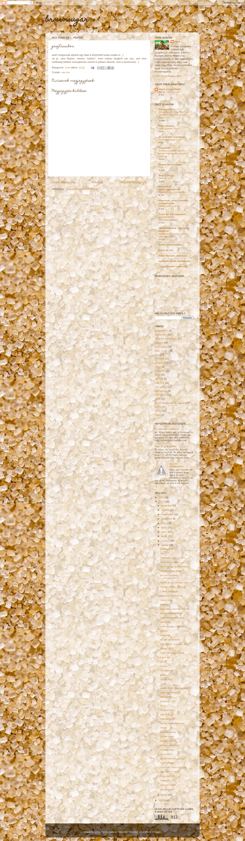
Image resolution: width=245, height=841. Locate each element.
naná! (163, 684)
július (164, 523)
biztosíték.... (166, 635)
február (165, 545)
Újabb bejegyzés (64, 182)
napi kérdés (161, 387)
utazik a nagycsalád (169, 89)
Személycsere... (166, 178)
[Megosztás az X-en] (105, 68)
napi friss (159, 383)
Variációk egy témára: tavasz (175, 582)
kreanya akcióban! (169, 745)
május (164, 532)
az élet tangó (167, 736)
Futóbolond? (166, 549)
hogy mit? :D (167, 776)
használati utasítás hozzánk (175, 609)
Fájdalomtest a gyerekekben (172, 192)
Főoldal (97, 182)
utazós (158, 407)
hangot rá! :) (166, 648)
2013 (161, 502)
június (164, 527)
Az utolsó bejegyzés (168, 139)
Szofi (157, 399)
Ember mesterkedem (170, 245)
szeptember (167, 514)
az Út (163, 662)
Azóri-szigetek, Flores (169, 128)
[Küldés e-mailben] (99, 68)
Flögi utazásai (166, 126)
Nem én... (165, 604)
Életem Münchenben (170, 164)
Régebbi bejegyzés (133, 182)
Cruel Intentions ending (172, 653)
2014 (161, 497)
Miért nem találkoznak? (172, 558)
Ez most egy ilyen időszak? (174, 566)
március (165, 541)
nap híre (65, 72)
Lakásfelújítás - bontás (169, 206)
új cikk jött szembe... (171, 639)
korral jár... (165, 657)
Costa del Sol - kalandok (172, 214)
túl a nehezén (167, 763)
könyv (158, 367)
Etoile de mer (166, 250)
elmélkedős (161, 334)
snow (177, 41)
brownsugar (66, 20)
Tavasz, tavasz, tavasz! (172, 587)
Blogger (156, 832)
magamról (160, 371)
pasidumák (166, 697)
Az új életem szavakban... (173, 137)
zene (157, 415)
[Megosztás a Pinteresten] (112, 68)
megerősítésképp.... (170, 692)
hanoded (133, 832)
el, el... (164, 705)
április (164, 536)
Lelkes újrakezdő (169, 591)
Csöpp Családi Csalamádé (173, 266)
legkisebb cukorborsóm (172, 618)
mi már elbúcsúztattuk (171, 723)
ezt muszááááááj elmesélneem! (169, 576)
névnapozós (166, 670)
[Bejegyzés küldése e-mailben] (92, 67)
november (166, 505)
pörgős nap (166, 679)
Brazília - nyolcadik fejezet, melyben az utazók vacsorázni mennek (173, 153)
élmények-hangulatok (166, 338)
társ (162, 553)
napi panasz (161, 391)
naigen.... (165, 666)
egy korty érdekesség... (172, 596)
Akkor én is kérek (169, 562)
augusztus (167, 519)
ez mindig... (166, 622)
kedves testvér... (169, 741)
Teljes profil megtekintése (168, 76)
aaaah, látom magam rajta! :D (175, 688)
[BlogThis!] (102, 68)
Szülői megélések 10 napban (170, 403)
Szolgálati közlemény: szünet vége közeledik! (173, 235)
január (164, 795)
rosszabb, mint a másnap (173, 767)
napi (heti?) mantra (170, 771)
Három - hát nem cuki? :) (170, 92)
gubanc (164, 631)
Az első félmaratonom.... (178, 465)
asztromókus (161, 331)
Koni (157, 355)
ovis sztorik (161, 395)
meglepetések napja (170, 571)
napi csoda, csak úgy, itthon (175, 644)
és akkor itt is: (167, 710)
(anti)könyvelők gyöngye (173, 758)
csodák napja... (168, 750)
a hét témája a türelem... (173, 626)
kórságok (159, 359)
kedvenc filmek (168, 785)
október (165, 510)
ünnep (158, 411)
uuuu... (164, 675)
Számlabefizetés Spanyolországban (168, 218)
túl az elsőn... (167, 754)
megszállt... (166, 780)
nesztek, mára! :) (169, 732)
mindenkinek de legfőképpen (175, 261)
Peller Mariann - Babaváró (173, 256)
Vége (161, 167)
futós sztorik (161, 351)
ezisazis (159, 343)
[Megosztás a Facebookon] (109, 68)
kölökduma (160, 363)
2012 (161, 800)
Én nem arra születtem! (167, 429)
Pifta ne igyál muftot (165, 446)
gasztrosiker (166, 789)
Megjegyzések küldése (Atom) (81, 189)
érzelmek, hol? (168, 701)
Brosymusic (165, 109)
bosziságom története (171, 613)
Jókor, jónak (166, 600)
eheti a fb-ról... (167, 714)
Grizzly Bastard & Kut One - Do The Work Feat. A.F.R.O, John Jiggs (173, 115)
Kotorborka (165, 148)
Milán (157, 375)
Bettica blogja (166, 175)
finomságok (161, 347)
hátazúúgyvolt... (168, 719)
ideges (163, 728)
